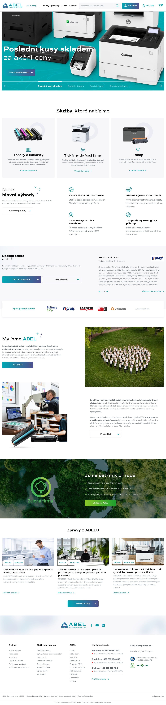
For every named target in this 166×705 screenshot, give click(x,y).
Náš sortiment (15, 650)
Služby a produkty (51, 6)
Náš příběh (18, 365)
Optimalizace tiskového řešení (49, 654)
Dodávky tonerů (76, 86)
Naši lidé (73, 657)
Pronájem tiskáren (119, 86)
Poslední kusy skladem (50, 86)
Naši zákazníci (61, 279)
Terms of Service (103, 702)
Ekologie (73, 674)
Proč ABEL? (105, 434)
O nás (64, 6)
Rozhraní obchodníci (85, 696)
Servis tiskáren (97, 86)
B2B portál (41, 657)
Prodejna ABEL (76, 664)
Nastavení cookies (50, 696)
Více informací (27, 170)
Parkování (41, 674)
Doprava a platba (16, 661)
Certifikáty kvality (17, 211)
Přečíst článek (10, 593)
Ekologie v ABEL (100, 503)
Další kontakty (99, 679)
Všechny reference (151, 291)
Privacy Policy (91, 702)
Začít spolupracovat (22, 279)
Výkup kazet (42, 671)
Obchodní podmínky (34, 696)
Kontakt (73, 6)
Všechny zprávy (83, 603)
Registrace (13, 654)
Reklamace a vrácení (17, 664)
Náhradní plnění (43, 667)
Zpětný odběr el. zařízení (19, 667)
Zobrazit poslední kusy (19, 72)
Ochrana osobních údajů (67, 696)
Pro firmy (13, 657)
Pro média (74, 678)
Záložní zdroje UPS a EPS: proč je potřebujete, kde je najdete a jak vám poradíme (82, 572)
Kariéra (73, 681)
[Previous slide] (5, 86)
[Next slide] (160, 86)
